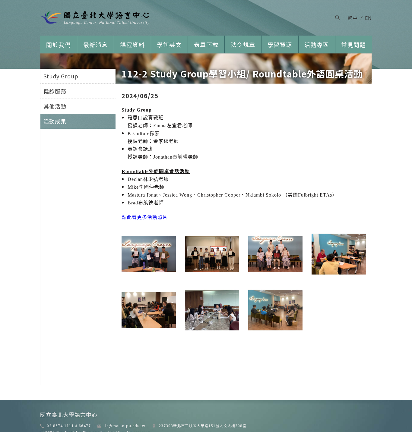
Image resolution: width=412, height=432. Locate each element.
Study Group (60, 76)
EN (368, 17)
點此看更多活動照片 (145, 217)
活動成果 (54, 121)
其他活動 (54, 106)
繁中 (352, 17)
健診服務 (54, 91)
